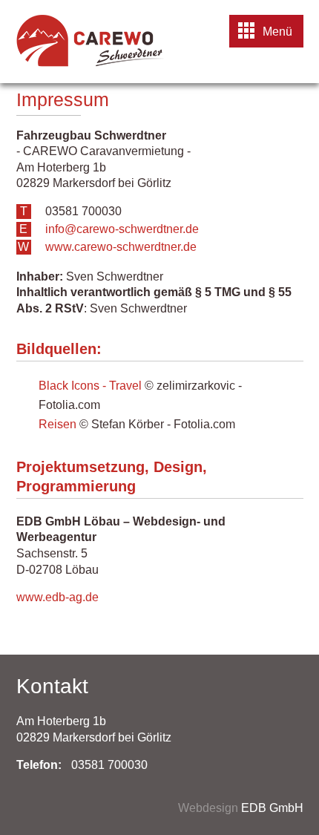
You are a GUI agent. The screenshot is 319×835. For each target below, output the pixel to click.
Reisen (57, 424)
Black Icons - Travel (90, 385)
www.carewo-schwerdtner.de (121, 246)
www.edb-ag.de (57, 597)
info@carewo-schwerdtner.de (122, 229)
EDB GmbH (272, 808)
